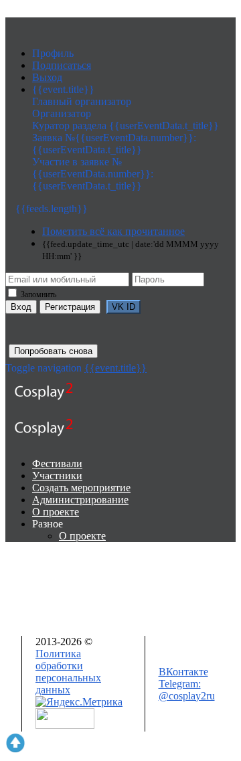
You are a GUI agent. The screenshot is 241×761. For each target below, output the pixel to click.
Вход (21, 307)
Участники (57, 475)
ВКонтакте (183, 671)
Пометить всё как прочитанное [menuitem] (113, 231)
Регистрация (70, 307)
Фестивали (57, 463)
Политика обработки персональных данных (68, 671)
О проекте (55, 511)
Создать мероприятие (81, 487)
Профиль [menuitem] (53, 53)
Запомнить (37, 294)
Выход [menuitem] (47, 77)
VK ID (123, 307)
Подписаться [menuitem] (61, 65)
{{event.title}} (115, 367)
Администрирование (80, 499)
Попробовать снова (53, 351)
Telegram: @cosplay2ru (187, 689)
